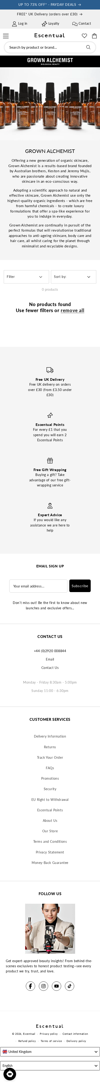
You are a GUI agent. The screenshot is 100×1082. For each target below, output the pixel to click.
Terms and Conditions (50, 841)
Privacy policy (49, 1033)
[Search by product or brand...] (88, 47)
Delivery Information (50, 736)
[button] (6, 35)
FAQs (50, 768)
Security (50, 789)
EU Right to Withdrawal (50, 800)
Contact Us (50, 668)
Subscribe (80, 586)
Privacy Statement (50, 852)
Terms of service (51, 1040)
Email (50, 659)
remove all (72, 310)
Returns (50, 747)
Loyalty (53, 23)
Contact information (75, 1033)
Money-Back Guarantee (50, 863)
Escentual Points (50, 810)
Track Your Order (50, 757)
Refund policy (27, 1040)
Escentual (29, 1033)
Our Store (50, 831)
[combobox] (50, 47)
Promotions (50, 778)
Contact (85, 23)
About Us (50, 820)
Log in (22, 23)
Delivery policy (76, 1040)
